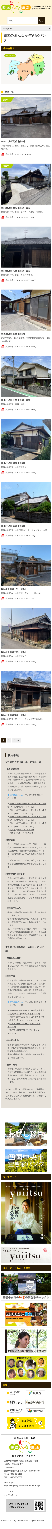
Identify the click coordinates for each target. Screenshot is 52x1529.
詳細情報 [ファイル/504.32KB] (19, 154)
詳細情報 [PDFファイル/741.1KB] (20, 535)
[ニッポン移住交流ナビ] (26, 1393)
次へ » (16, 740)
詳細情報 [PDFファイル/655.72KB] (21, 724)
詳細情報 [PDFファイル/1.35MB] (20, 598)
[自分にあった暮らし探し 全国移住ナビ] (26, 1213)
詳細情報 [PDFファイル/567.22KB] (21, 472)
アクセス (9, 1491)
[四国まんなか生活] (26, 7)
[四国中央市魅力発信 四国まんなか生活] (24, 1447)
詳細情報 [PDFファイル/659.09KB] (21, 280)
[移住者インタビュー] (26, 1368)
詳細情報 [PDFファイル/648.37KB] (21, 661)
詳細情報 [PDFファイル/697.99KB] (21, 409)
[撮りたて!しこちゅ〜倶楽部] (26, 1286)
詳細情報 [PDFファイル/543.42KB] (21, 346)
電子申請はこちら (15, 795)
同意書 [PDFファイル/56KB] (21, 832)
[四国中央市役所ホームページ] (26, 1411)
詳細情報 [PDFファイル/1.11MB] (20, 217)
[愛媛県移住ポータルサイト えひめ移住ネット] (26, 1402)
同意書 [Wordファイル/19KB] (22, 829)
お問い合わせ (11, 1495)
